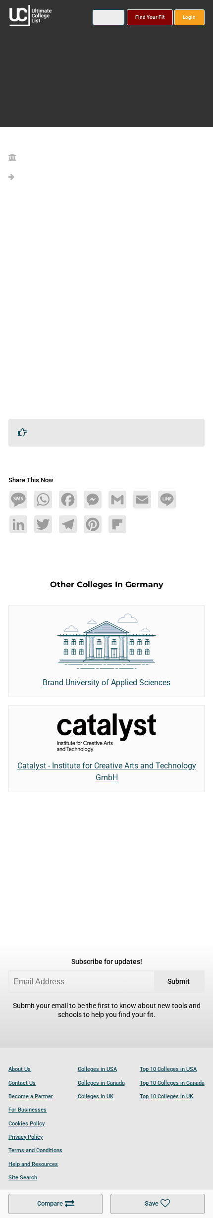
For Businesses (27, 1110)
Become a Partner (30, 1096)
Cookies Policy (26, 1123)
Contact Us (22, 1083)
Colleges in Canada (101, 1083)
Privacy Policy (25, 1137)
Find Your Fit (149, 17)
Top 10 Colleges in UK (166, 1096)
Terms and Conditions (35, 1150)
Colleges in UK (95, 1096)
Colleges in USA (97, 1069)
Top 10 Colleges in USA (168, 1069)
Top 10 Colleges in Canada (172, 1083)
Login (189, 17)
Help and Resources (33, 1164)
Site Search (22, 1177)
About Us (19, 1069)
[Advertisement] (106, 304)
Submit (178, 981)
